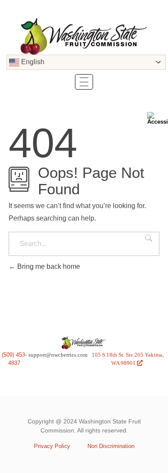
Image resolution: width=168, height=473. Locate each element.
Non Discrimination (110, 446)
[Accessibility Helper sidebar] (157, 118)
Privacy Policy (52, 446)
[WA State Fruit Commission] (84, 30)
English (31, 61)
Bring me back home (48, 266)
